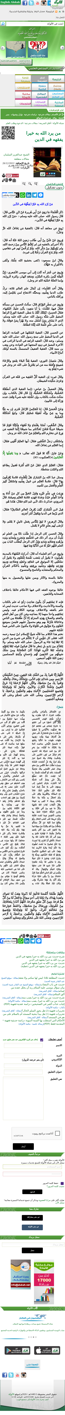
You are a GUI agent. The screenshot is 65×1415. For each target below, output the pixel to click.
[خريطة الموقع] (60, 12)
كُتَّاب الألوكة (32, 1308)
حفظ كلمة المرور (51, 1183)
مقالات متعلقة (21, 159)
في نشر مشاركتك (33, 1217)
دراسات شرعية (30, 114)
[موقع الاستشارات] (23, 87)
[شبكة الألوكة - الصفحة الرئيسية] (50, 12)
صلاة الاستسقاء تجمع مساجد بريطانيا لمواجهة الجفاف (33, 1324)
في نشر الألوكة (33, 1227)
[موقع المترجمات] (23, 103)
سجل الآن (60, 1202)
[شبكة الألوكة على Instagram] (43, 3)
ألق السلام (59, 994)
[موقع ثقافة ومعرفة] (23, 79)
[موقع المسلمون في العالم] (56, 95)
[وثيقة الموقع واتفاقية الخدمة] (21, 12)
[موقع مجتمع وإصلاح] (56, 87)
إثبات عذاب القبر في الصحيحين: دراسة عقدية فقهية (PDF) (34, 1004)
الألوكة (11, 1394)
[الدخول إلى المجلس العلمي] (43, 69)
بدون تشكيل (54, 187)
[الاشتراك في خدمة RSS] (56, 12)
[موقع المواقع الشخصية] (40, 95)
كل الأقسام (56, 114)
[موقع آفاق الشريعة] (40, 79)
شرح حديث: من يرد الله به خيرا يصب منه (43, 997)
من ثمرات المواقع (44, 118)
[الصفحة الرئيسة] (63, 12)
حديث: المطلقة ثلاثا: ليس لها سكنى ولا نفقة (41, 978)
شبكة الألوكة (58, 123)
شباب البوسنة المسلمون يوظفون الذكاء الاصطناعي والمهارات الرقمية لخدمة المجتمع (32, 1330)
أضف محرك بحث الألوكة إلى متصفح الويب (32, 1399)
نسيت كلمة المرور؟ (55, 1186)
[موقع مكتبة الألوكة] (23, 95)
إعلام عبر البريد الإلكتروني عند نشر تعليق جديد (20, 1039)
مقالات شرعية (44, 114)
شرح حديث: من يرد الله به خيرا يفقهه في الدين (40, 956)
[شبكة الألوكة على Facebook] (25, 3)
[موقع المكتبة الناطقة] (56, 103)
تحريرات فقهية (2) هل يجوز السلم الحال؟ (43, 1010)
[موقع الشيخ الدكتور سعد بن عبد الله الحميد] (32, 34)
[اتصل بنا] (60, 18)
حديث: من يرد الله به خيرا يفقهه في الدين (43, 963)
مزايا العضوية (44, 1200)
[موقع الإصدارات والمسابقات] (40, 103)
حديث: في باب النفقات (52, 984)
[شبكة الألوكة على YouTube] (37, 3)
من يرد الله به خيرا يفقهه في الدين (46, 959)
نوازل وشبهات (16, 114)
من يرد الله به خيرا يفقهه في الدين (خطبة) (42, 966)
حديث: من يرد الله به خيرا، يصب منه (45, 1001)
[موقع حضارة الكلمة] (40, 87)
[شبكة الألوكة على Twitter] (31, 3)
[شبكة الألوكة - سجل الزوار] (39, 12)
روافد (55, 118)
